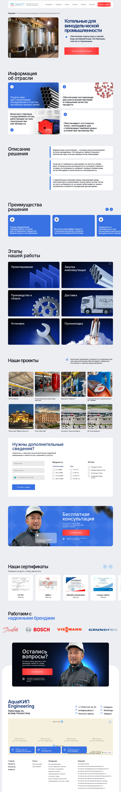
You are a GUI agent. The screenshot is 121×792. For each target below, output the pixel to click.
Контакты (92, 4)
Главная (11, 761)
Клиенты (83, 4)
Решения (58, 4)
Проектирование (37, 764)
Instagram (108, 707)
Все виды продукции (54, 764)
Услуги (67, 4)
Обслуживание (36, 766)
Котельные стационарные (55, 769)
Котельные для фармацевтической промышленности (93, 769)
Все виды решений (83, 764)
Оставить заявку (23, 487)
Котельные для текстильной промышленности (91, 788)
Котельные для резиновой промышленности (91, 766)
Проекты (75, 4)
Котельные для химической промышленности (91, 778)
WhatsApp (108, 710)
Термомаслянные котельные (56, 774)
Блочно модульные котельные (57, 766)
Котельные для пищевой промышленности (90, 786)
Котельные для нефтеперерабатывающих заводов (92, 781)
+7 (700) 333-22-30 (87, 707)
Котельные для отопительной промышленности (92, 773)
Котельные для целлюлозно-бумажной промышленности (94, 776)
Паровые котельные (54, 771)
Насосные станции (53, 776)
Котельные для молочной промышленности (90, 771)
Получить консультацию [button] (81, 51)
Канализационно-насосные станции (58, 781)
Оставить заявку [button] (104, 4)
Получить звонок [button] (86, 713)
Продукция (48, 4)
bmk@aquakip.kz (86, 710)
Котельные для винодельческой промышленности (92, 783)
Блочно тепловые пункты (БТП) (57, 779)
